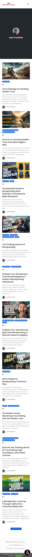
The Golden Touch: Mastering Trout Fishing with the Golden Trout (13, 416)
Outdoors (5, 181)
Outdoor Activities (13, 406)
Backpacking (13, 235)
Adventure (6, 235)
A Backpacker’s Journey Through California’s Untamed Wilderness (14, 504)
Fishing (5, 406)
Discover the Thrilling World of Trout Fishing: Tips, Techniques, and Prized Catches (15, 451)
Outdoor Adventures (21, 320)
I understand (19, 555)
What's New (6, 81)
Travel (12, 181)
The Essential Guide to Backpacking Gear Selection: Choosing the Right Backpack (13, 192)
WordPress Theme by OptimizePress (16, 548)
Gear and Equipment (8, 237)
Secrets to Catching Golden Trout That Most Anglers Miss (15, 142)
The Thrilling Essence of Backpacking (13, 245)
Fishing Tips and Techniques (10, 130)
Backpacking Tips (16, 266)
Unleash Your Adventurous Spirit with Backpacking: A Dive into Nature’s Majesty (15, 332)
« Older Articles (16, 528)
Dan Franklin (16, 37)
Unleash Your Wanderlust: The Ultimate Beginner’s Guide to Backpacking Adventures (15, 278)
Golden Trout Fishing (8, 132)
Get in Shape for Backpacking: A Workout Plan (14, 381)
